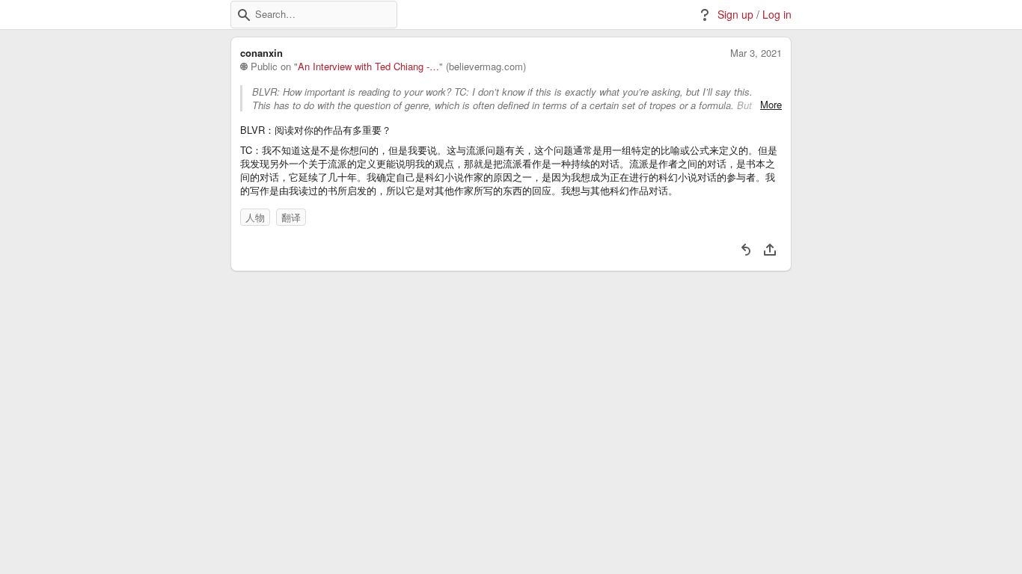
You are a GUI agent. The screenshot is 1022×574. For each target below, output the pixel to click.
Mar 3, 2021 (756, 53)
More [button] (771, 104)
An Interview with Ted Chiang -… (368, 66)
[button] (243, 14)
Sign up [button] (735, 14)
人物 (255, 217)
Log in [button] (777, 14)
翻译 (291, 217)
